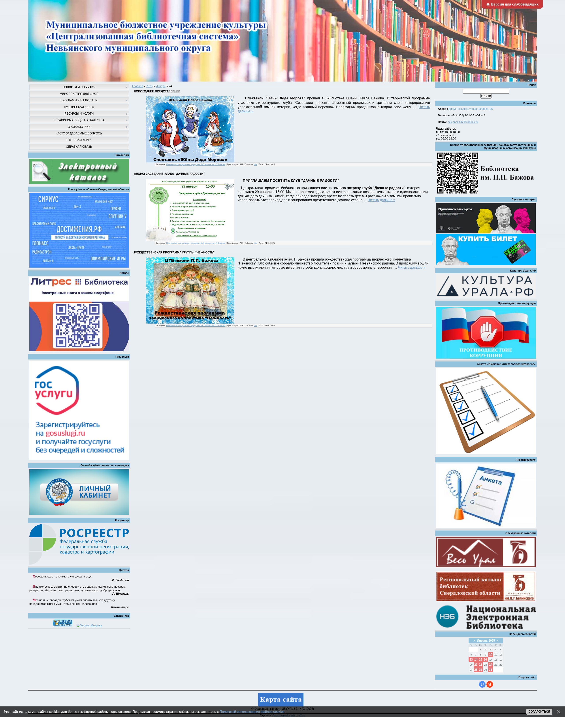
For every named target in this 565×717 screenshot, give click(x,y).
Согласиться (539, 711)
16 (485, 659)
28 (475, 669)
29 (480, 669)
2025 (149, 86)
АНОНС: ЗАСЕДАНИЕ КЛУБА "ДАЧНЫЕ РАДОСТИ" (169, 173)
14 (475, 659)
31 (490, 669)
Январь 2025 (486, 640)
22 (480, 664)
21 (475, 664)
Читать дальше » (381, 200)
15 (480, 659)
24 (490, 664)
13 (471, 659)
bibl (255, 164)
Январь (161, 86)
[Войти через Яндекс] (489, 684)
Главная (137, 86)
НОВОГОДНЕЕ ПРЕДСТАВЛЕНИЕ (157, 91)
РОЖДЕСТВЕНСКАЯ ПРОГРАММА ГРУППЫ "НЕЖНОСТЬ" (174, 252)
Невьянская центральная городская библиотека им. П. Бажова (195, 164)
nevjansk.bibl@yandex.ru (463, 122)
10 (490, 654)
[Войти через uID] (482, 684)
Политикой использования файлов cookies (252, 711)
